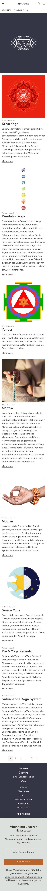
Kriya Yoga (10, 124)
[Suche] (38, 3)
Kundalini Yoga (13, 216)
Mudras (7, 521)
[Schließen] (42, 822)
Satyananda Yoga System (22, 699)
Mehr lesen (7, 161)
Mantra (7, 408)
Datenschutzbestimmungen (23, 880)
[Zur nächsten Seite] (36, 758)
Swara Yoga (11, 610)
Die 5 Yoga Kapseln (17, 651)
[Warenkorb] (44, 3)
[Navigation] (2, 3)
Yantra (7, 329)
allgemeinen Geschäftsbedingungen (23, 877)
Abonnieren (23, 861)
